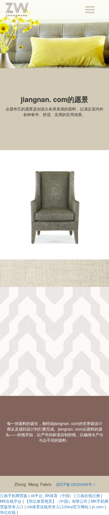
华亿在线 (8, 512)
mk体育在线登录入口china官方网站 (58, 506)
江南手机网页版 (13, 495)
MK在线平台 (11, 501)
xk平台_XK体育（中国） (52, 495)
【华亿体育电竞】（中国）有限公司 (56, 501)
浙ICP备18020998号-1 (76, 484)
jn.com (98, 506)
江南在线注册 (88, 495)
